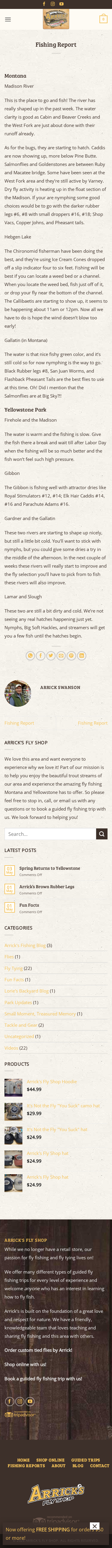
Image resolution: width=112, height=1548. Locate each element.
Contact (99, 1465)
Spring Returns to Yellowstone (49, 868)
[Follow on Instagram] (53, 4)
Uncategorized (19, 1036)
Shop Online (50, 1460)
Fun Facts (29, 905)
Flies (9, 957)
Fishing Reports (26, 1465)
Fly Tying (13, 968)
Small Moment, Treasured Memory (40, 1014)
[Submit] (102, 833)
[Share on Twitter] (51, 655)
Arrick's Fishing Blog (25, 945)
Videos (11, 1048)
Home (23, 1460)
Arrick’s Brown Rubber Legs (46, 886)
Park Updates (18, 1002)
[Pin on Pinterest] (71, 655)
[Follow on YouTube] (61, 4)
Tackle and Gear (20, 1025)
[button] (7, 19)
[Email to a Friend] (61, 655)
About (59, 1465)
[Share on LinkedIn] (81, 655)
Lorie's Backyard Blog (26, 991)
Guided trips (85, 1460)
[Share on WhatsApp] (30, 655)
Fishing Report (19, 723)
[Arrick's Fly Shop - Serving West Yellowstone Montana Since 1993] (56, 19)
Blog (78, 1465)
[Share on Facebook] (40, 655)
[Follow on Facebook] (44, 4)
